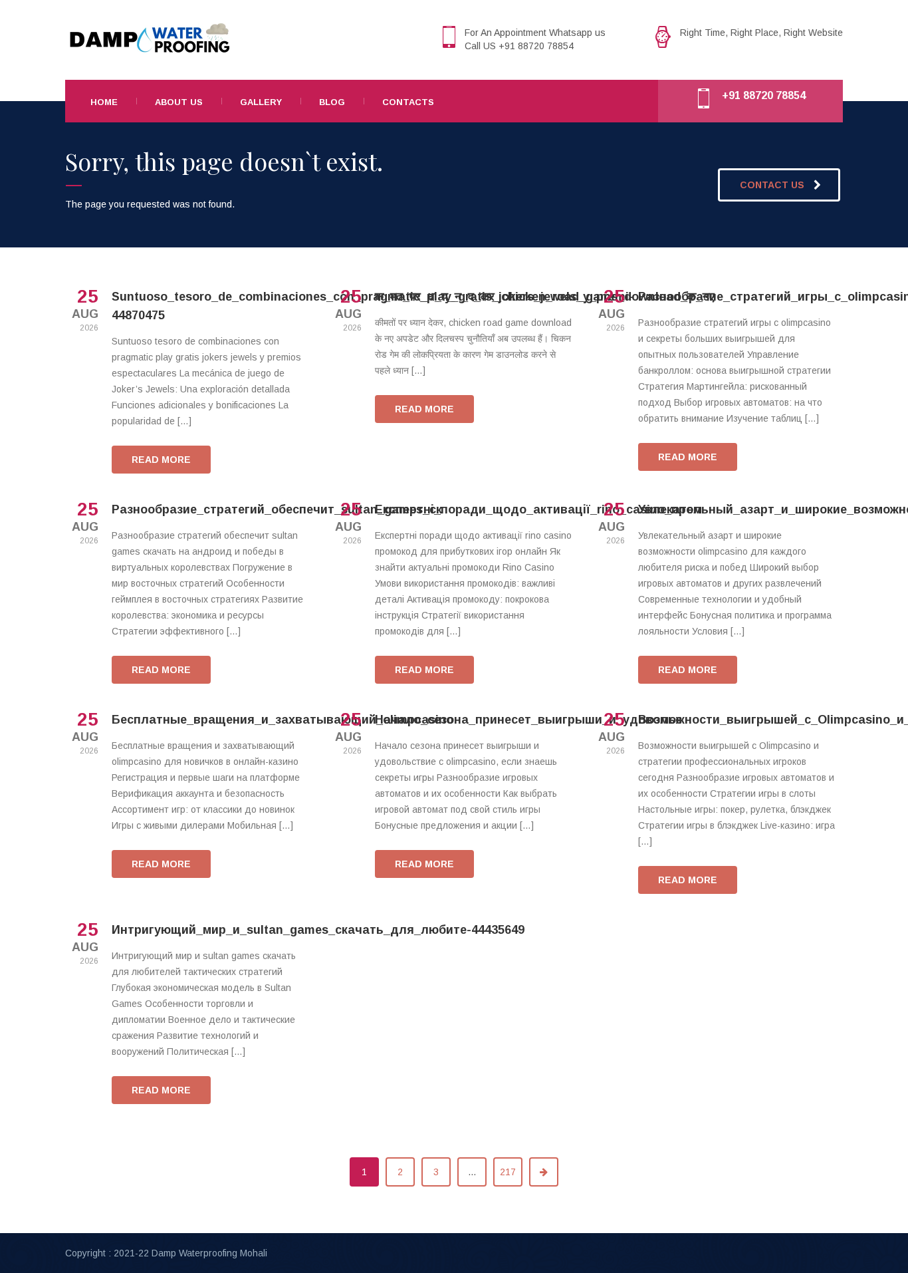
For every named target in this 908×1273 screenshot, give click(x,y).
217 (508, 1172)
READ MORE (161, 459)
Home (104, 102)
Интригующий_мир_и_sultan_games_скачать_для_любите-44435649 (318, 929)
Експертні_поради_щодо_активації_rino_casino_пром (538, 509)
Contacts (408, 102)
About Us (179, 102)
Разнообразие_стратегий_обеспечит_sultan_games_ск (277, 509)
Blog (332, 102)
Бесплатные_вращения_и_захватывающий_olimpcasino (282, 719)
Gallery (261, 102)
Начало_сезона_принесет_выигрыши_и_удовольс (528, 719)
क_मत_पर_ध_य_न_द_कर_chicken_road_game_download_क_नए (545, 296)
